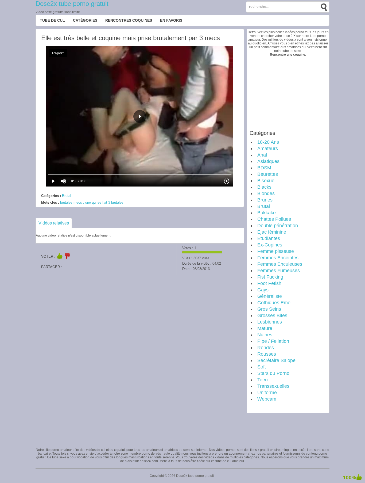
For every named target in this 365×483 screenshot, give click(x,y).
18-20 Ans (268, 142)
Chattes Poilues (274, 219)
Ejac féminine (271, 232)
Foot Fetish (269, 283)
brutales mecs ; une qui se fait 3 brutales (91, 202)
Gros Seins (269, 309)
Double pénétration (277, 225)
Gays (263, 289)
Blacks (264, 187)
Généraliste (269, 296)
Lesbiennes (269, 322)
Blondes (266, 193)
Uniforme (267, 392)
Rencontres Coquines (128, 20)
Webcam (266, 399)
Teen (262, 379)
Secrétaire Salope (276, 360)
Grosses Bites (272, 315)
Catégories (85, 20)
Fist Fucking (270, 277)
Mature (264, 328)
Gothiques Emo (273, 302)
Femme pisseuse (275, 251)
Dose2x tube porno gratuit (72, 3)
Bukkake (266, 212)
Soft (261, 367)
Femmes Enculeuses (279, 264)
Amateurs (267, 148)
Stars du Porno (273, 373)
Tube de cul (52, 20)
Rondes (265, 347)
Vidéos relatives (53, 223)
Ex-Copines (269, 245)
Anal (262, 155)
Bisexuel (266, 180)
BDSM (264, 167)
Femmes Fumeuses (278, 270)
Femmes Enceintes (277, 257)
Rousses (266, 354)
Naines (264, 334)
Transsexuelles (273, 386)
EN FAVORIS (171, 20)
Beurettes (267, 174)
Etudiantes (268, 238)
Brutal (66, 196)
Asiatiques (268, 161)
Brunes (265, 200)
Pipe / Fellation (273, 341)
